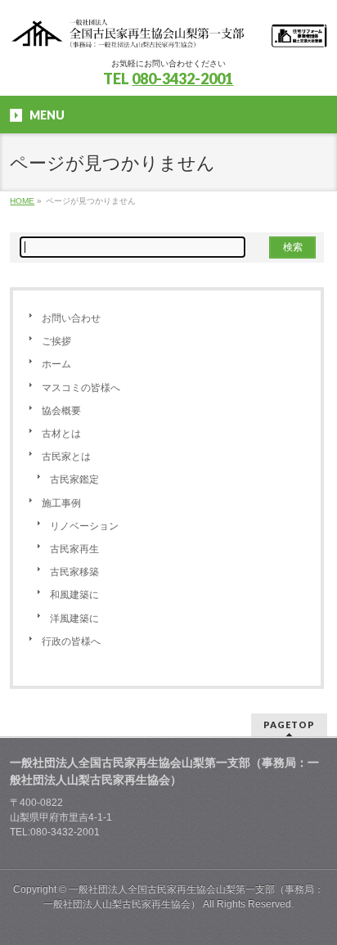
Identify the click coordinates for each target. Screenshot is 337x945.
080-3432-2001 (182, 79)
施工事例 (61, 503)
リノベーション (84, 526)
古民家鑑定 (74, 479)
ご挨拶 (56, 341)
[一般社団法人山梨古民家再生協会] (168, 31)
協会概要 (61, 410)
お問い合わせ (71, 318)
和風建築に (74, 595)
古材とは (61, 433)
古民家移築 (74, 572)
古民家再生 (74, 549)
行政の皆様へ (71, 641)
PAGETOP (289, 724)
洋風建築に (74, 618)
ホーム (56, 364)
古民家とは (66, 456)
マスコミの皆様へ (81, 388)
